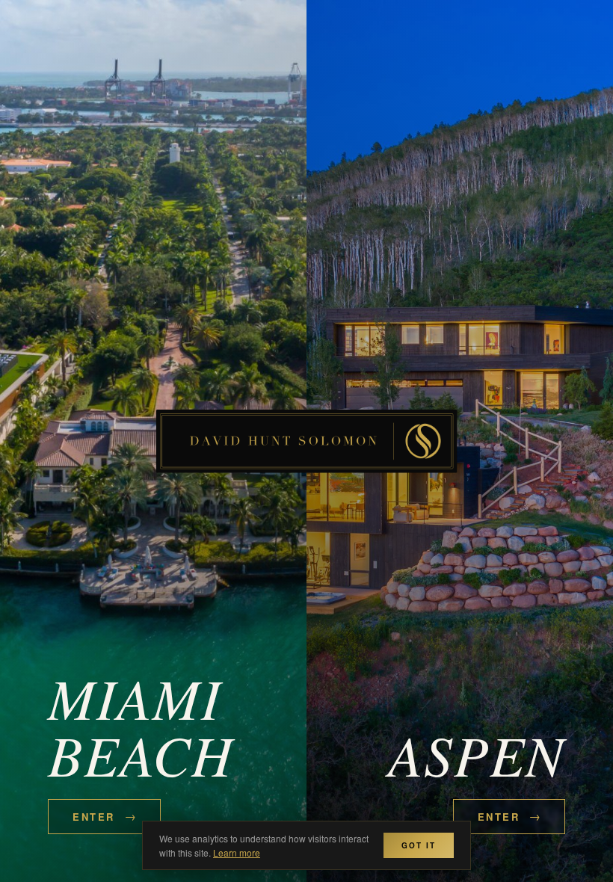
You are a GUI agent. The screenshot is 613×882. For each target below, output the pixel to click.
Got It (418, 845)
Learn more (236, 852)
